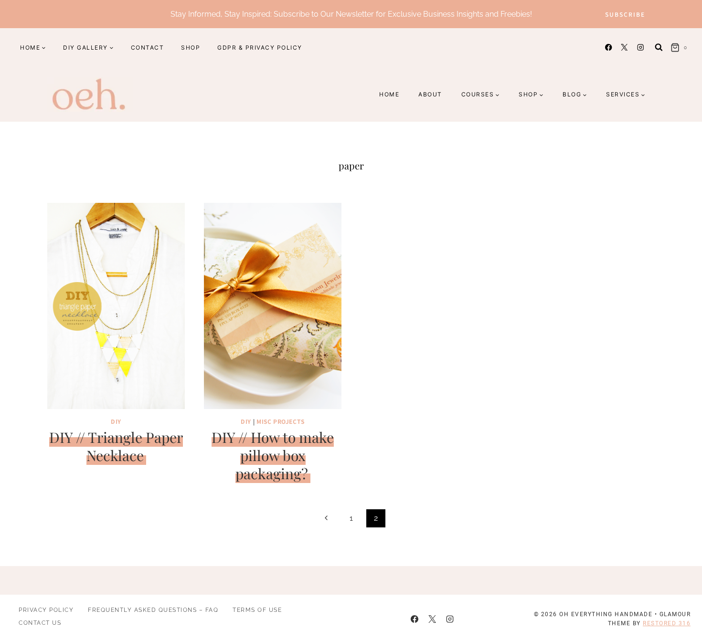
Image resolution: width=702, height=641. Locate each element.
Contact (147, 47)
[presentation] (116, 306)
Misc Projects (280, 421)
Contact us (40, 623)
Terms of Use (257, 610)
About (430, 94)
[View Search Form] (659, 47)
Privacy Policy (46, 610)
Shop (190, 47)
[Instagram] (640, 47)
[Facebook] (609, 47)
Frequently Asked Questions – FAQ (153, 610)
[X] (624, 47)
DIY (116, 421)
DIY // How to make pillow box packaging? (273, 455)
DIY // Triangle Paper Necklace (116, 446)
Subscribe (625, 14)
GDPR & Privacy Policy (259, 47)
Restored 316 (667, 623)
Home (389, 94)
